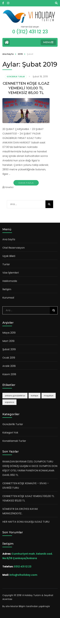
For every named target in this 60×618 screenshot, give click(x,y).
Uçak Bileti (8, 256)
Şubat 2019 (9, 349)
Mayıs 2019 (9, 333)
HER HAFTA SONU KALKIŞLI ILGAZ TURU (25, 522)
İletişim (6, 289)
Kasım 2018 (9, 374)
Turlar (6, 264)
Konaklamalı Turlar (14, 441)
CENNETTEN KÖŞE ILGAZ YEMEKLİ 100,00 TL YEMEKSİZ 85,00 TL (26, 88)
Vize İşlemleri (10, 273)
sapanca (9, 402)
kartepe (34, 395)
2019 (20, 54)
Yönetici (8, 187)
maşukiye (48, 395)
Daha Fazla (26, 183)
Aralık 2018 (9, 366)
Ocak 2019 (8, 357)
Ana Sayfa (7, 54)
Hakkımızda (9, 281)
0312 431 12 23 (22, 566)
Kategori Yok (10, 432)
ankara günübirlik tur (15, 395)
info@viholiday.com (23, 575)
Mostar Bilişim (17, 606)
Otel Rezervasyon (13, 248)
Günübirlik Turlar (16, 76)
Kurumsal (8, 297)
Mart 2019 (8, 341)
